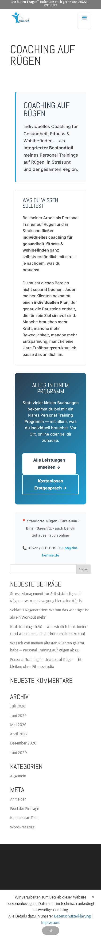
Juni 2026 (18, 715)
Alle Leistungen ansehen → (49, 464)
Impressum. (50, 922)
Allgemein (18, 775)
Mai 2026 (18, 724)
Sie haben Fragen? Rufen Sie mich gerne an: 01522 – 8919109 (51, 3)
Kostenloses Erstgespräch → (50, 484)
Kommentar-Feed (24, 817)
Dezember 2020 (23, 743)
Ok (51, 930)
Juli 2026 (17, 706)
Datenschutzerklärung (72, 916)
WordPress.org (22, 827)
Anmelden (18, 799)
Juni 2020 (18, 752)
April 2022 (18, 734)
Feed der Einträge (24, 808)
